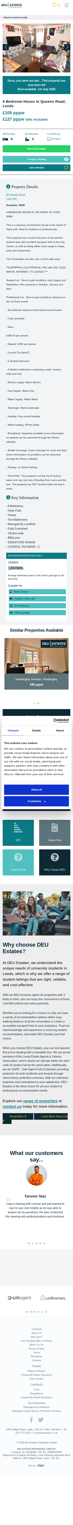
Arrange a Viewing (36, 159)
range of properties (43, 1122)
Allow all (36, 789)
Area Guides (36, 1406)
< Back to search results (15, 17)
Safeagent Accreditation (36, 1435)
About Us (36, 1361)
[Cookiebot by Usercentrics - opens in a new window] (53, 720)
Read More (18, 1143)
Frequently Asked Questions (36, 1403)
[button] (67, 47)
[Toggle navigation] (68, 5)
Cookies (36, 1388)
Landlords (36, 1412)
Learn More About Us (36, 1145)
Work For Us (36, 1372)
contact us (12, 1128)
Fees (36, 1417)
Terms (36, 1380)
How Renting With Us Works (36, 1369)
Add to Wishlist (36, 168)
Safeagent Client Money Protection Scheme (36, 1439)
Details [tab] (36, 730)
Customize (34, 801)
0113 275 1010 (22, 1461)
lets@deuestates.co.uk (45, 1461)
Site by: (32, 1496)
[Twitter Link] (41, 1447)
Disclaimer (36, 1384)
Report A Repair (36, 1399)
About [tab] (60, 730)
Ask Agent (57, 139)
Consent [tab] (13, 730)
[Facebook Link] (31, 1447)
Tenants (36, 1393)
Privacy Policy (36, 1376)
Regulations (36, 1421)
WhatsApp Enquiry (36, 149)
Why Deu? (36, 1365)
